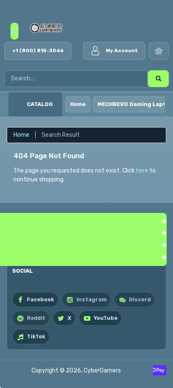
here (142, 170)
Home (78, 104)
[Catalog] (17, 104)
